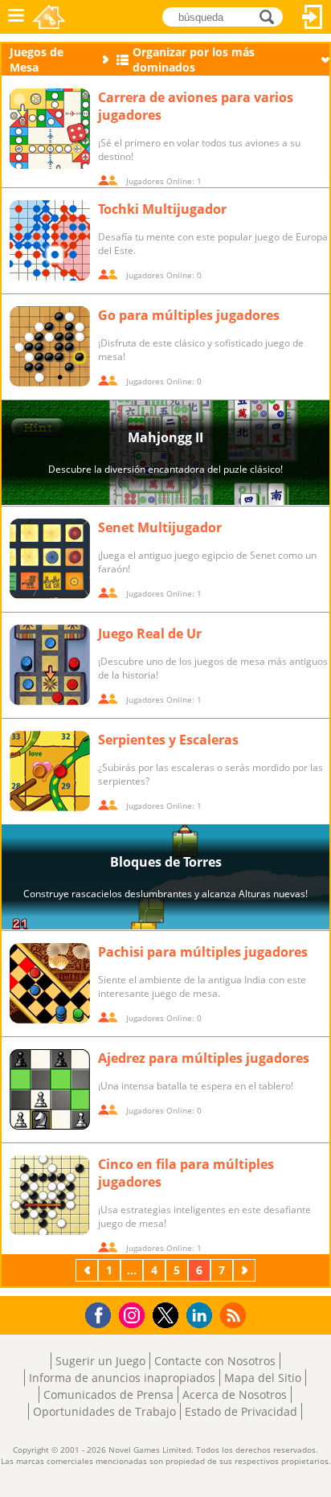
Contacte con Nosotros (215, 1360)
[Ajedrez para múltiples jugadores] (50, 1089)
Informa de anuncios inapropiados (122, 1377)
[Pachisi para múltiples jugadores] (50, 983)
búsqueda (271, 16)
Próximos (245, 1270)
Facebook (102, 1313)
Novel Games (49, 17)
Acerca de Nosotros (234, 1394)
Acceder (312, 17)
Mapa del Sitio (262, 1377)
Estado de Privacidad (241, 1411)
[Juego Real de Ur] (50, 665)
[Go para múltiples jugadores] (50, 346)
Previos (88, 1270)
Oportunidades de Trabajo (104, 1411)
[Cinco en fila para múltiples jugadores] (50, 1195)
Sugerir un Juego (100, 1360)
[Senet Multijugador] (50, 559)
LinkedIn (202, 1316)
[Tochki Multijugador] (50, 240)
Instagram (134, 1314)
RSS (235, 1315)
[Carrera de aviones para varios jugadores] (50, 128)
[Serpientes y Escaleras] (50, 771)
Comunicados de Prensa (108, 1394)
